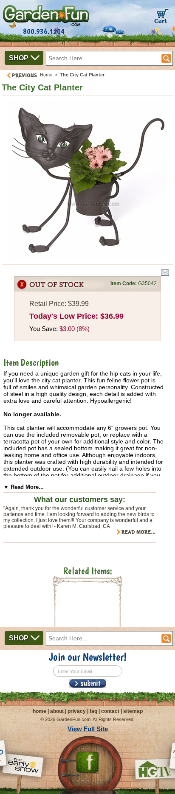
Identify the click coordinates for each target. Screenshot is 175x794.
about (57, 711)
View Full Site (88, 728)
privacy (77, 711)
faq (93, 711)
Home (46, 74)
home (39, 711)
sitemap (133, 711)
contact (110, 711)
